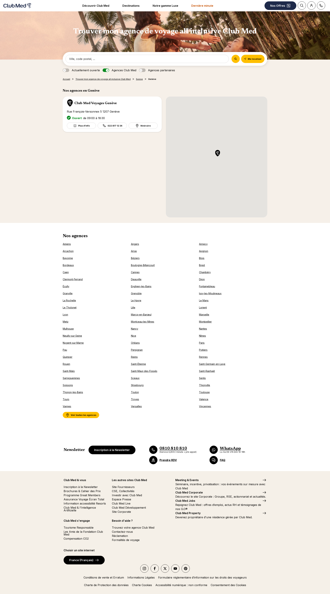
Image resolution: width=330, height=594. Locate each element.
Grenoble (136, 293)
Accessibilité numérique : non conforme (181, 585)
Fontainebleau (207, 286)
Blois (201, 258)
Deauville (136, 279)
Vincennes (205, 406)
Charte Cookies (142, 585)
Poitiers (203, 349)
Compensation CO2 (76, 538)
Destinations (131, 5)
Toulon (135, 392)
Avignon (203, 251)
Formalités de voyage (126, 540)
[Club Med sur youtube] (175, 568)
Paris (202, 342)
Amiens (67, 244)
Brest (202, 265)
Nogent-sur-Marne (73, 342)
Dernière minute (202, 5)
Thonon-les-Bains (73, 392)
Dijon (202, 279)
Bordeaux (68, 265)
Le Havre (136, 300)
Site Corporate (121, 511)
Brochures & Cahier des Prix (82, 491)
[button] (217, 153)
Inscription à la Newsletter (112, 450)
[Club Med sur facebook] (155, 568)
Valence (203, 399)
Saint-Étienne (138, 363)
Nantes (203, 328)
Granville (68, 293)
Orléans (135, 342)
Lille (133, 307)
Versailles (136, 406)
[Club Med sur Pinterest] (186, 568)
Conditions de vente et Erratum (104, 577)
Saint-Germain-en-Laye (212, 363)
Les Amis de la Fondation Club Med (83, 533)
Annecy (203, 244)
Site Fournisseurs (123, 487)
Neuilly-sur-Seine (72, 335)
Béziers (135, 258)
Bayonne (68, 258)
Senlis (202, 378)
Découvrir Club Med (95, 5)
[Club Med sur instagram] (144, 568)
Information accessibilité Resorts (85, 503)
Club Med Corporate (189, 492)
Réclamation (120, 536)
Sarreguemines (71, 378)
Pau (65, 349)
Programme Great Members (82, 495)
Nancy (134, 328)
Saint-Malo (69, 371)
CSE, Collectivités (123, 491)
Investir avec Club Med (127, 495)
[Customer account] (311, 5)
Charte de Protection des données (106, 585)
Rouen (66, 363)
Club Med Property (188, 513)
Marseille (204, 314)
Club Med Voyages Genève (95, 103)
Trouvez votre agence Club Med (133, 527)
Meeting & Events (187, 480)
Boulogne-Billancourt (143, 265)
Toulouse (204, 392)
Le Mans (203, 300)
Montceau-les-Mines (142, 321)
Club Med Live (121, 503)
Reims (134, 356)
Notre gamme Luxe (165, 5)
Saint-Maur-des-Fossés (144, 371)
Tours (66, 399)
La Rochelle (69, 300)
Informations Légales (141, 577)
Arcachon (68, 251)
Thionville (204, 385)
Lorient (203, 307)
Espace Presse (121, 499)
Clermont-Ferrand (73, 279)
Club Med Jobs (185, 500)
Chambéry (205, 272)
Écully (66, 286)
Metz (65, 321)
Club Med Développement (129, 507)
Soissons (68, 385)
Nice (133, 335)
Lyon (65, 314)
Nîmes (202, 335)
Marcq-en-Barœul (141, 314)
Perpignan (137, 349)
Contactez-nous (122, 531)
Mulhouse (68, 328)
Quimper (67, 356)
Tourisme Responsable (79, 527)
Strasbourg (137, 385)
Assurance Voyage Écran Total (84, 499)
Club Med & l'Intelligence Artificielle (80, 509)
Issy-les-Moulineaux (210, 293)
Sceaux (135, 378)
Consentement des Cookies (228, 585)
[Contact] (321, 5)
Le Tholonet (69, 307)
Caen (66, 272)
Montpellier (205, 321)
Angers (135, 244)
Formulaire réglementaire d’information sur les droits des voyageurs (202, 577)
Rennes (203, 356)
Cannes (135, 272)
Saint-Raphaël (207, 371)
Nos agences (75, 236)
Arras (134, 251)
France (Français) (81, 560)
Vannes (67, 406)
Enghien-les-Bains (141, 286)
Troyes (135, 399)
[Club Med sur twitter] (165, 568)
